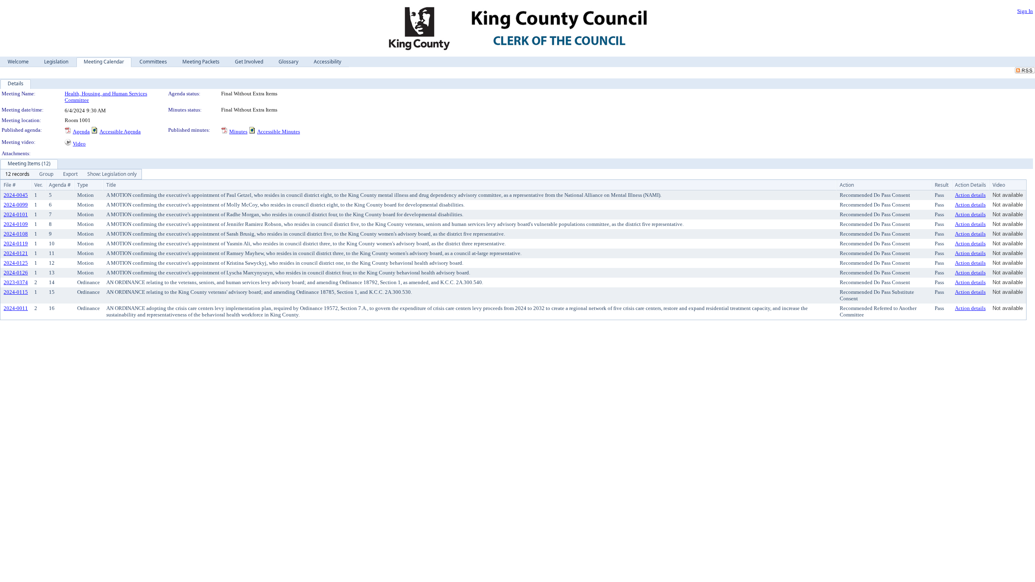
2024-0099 (16, 205)
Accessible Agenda (120, 132)
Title (111, 184)
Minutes (238, 132)
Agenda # (60, 184)
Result (941, 184)
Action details (970, 195)
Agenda (81, 132)
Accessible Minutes (278, 132)
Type (82, 184)
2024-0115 (16, 292)
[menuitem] (17, 174)
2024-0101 (16, 214)
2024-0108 (16, 234)
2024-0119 (16, 243)
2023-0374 (16, 282)
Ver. (38, 184)
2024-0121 (16, 253)
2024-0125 (16, 263)
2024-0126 (16, 273)
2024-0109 (16, 224)
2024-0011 (16, 308)
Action (847, 184)
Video (79, 144)
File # (10, 184)
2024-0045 (16, 195)
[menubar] (71, 174)
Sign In (1025, 11)
